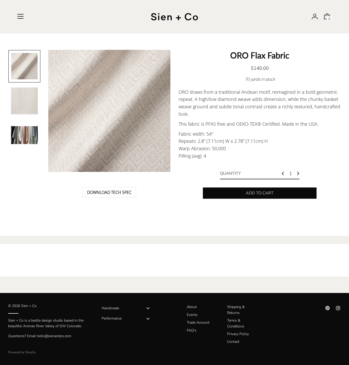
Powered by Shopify (22, 352)
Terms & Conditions (235, 323)
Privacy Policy (238, 334)
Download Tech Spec (109, 192)
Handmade (110, 308)
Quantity (230, 173)
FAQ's (191, 330)
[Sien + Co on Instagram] (338, 308)
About (192, 306)
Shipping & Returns (236, 309)
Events (192, 314)
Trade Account (198, 322)
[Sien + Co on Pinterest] (327, 308)
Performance (112, 318)
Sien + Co (29, 305)
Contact (233, 341)
